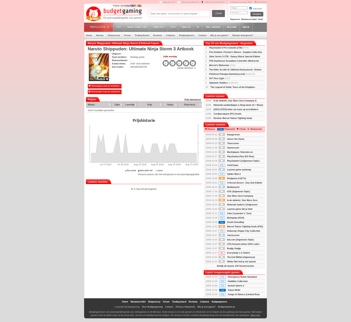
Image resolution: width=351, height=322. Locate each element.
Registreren (235, 19)
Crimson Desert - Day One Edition (241, 183)
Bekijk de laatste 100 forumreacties (235, 266)
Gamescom (233, 147)
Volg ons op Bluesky (190, 2)
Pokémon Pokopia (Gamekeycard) (232, 74)
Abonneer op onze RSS (241, 2)
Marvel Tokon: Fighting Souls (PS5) (245, 226)
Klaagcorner (233, 134)
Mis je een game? (219, 35)
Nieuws (100, 35)
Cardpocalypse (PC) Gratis (227, 114)
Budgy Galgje (234, 248)
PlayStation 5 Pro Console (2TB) (229, 48)
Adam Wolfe (234, 290)
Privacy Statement (185, 307)
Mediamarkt (233, 187)
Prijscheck (189, 104)
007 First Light (219, 78)
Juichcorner (233, 235)
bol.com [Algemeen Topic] (240, 239)
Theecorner (233, 143)
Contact (202, 35)
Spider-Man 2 (230, 174)
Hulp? (260, 19)
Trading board (179, 301)
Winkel (91, 104)
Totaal (170, 104)
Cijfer (117, 104)
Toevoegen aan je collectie (105, 91)
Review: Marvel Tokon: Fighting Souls (233, 118)
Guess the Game (235, 139)
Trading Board (142, 35)
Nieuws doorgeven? (242, 35)
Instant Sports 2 (236, 285)
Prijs (149, 104)
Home (89, 35)
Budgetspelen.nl (226, 307)
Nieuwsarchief (138, 301)
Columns (170, 35)
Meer (246, 27)
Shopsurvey (113, 35)
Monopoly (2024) (232, 218)
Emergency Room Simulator (242, 277)
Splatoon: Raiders (223, 83)
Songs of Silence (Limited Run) (244, 294)
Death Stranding (232, 222)
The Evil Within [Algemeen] (241, 257)
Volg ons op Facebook (214, 2)
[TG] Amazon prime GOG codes (243, 244)
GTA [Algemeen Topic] (238, 191)
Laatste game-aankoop (239, 169)
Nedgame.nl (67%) (236, 178)
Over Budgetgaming (152, 307)
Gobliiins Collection (238, 281)
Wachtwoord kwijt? (249, 19)
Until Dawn (229, 165)
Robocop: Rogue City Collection (240, 231)
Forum (127, 35)
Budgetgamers (187, 35)
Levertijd (130, 104)
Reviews (157, 35)
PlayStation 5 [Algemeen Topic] (243, 161)
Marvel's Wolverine (222, 65)
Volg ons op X (169, 2)
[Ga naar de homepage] (113, 14)
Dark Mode (262, 2)
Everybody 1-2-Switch (235, 253)
